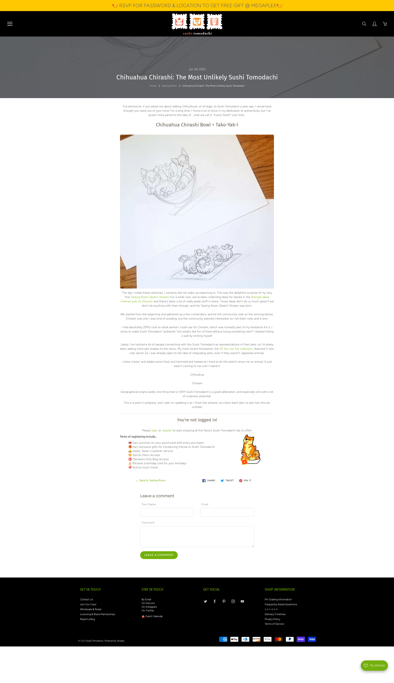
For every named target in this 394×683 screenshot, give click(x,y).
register (167, 430)
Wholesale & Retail (90, 609)
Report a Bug (87, 619)
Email (205, 504)
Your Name (149, 504)
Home (153, 85)
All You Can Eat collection (236, 349)
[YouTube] (242, 601)
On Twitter (148, 610)
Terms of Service (274, 623)
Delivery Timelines (275, 614)
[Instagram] (233, 601)
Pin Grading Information (278, 599)
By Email (146, 599)
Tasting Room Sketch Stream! (150, 297)
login (154, 430)
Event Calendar (154, 616)
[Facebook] (214, 601)
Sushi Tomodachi (94, 640)
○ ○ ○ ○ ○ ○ (271, 609)
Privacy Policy (272, 619)
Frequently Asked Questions (281, 604)
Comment (148, 522)
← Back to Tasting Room (151, 480)
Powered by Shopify (115, 640)
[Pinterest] (223, 601)
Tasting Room (169, 85)
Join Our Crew (88, 604)
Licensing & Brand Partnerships (97, 614)
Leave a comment (159, 555)
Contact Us (86, 599)
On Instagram (149, 606)
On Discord (148, 603)
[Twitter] (205, 601)
